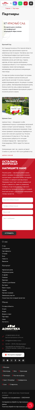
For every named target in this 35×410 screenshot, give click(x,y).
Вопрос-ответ (6, 314)
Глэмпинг (5, 277)
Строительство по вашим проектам (13, 298)
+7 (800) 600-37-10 (12, 335)
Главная (7, 8)
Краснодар (23, 371)
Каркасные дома (7, 270)
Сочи (4, 384)
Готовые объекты (8, 306)
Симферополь (22, 380)
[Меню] (31, 3)
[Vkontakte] (19, 360)
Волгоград (6, 371)
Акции (4, 311)
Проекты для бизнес (8, 282)
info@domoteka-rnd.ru (13, 340)
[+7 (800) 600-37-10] (3, 336)
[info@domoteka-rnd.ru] (3, 341)
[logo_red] (5, 2)
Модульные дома (7, 272)
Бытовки (5, 285)
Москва (6, 367)
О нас (4, 246)
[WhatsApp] (11, 360)
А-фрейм (5, 275)
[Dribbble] (23, 360)
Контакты (5, 322)
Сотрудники (6, 248)
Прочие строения (7, 293)
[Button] (15, 3)
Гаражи (4, 290)
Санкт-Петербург (9, 380)
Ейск (15, 371)
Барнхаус (5, 280)
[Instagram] (3, 360)
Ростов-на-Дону (19, 375)
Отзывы (4, 253)
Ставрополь (14, 384)
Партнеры (15, 8)
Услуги (4, 309)
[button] (10, 3)
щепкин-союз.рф (7, 155)
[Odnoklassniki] (15, 360)
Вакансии (5, 261)
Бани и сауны (6, 287)
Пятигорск (6, 375)
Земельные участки (8, 295)
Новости (5, 259)
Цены (4, 319)
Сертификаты (6, 251)
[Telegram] (7, 360)
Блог (3, 256)
